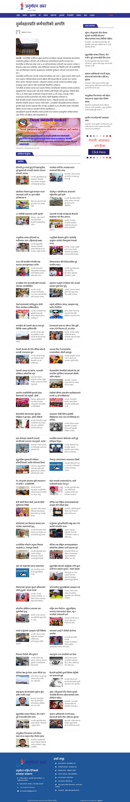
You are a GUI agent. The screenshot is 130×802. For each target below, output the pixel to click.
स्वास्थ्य (46, 15)
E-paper (110, 15)
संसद (85, 15)
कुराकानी (61, 15)
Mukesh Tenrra (26, 32)
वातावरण (78, 15)
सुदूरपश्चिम (33, 15)
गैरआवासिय (70, 15)
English (92, 15)
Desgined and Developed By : (91, 800)
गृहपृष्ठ (18, 15)
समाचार (25, 15)
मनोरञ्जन (53, 15)
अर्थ (40, 15)
